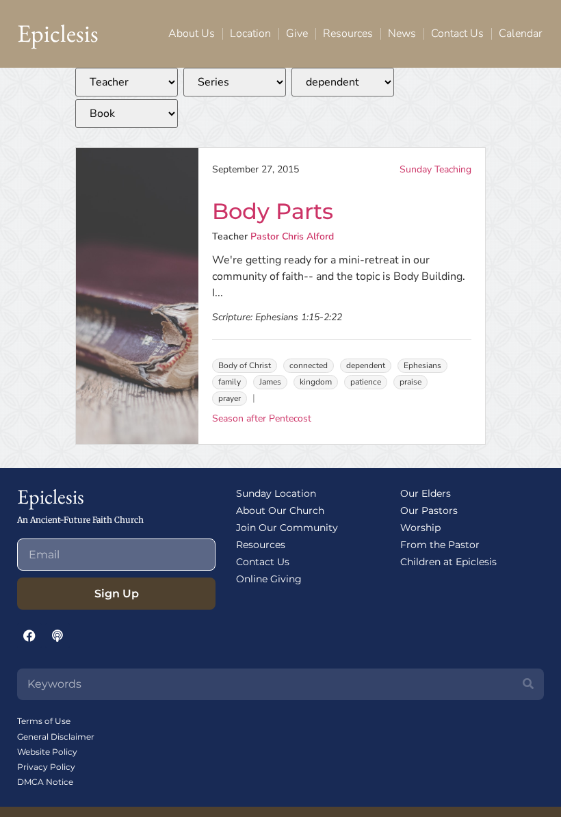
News (402, 33)
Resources (348, 33)
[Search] (528, 684)
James (270, 381)
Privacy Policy (46, 767)
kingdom (316, 381)
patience (365, 381)
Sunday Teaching (435, 169)
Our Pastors (429, 510)
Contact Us (457, 33)
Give (297, 33)
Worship (420, 527)
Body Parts (272, 211)
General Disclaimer (55, 736)
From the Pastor (440, 545)
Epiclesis (58, 33)
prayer (229, 398)
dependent (365, 365)
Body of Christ (244, 365)
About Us (191, 33)
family (229, 381)
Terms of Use (43, 721)
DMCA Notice (45, 782)
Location (250, 33)
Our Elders (425, 493)
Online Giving (269, 579)
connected (308, 365)
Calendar (520, 33)
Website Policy (47, 752)
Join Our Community (287, 527)
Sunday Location (276, 493)
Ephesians (422, 365)
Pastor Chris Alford (292, 236)
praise (410, 381)
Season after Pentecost (261, 418)
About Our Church (280, 510)
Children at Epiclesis (448, 562)
